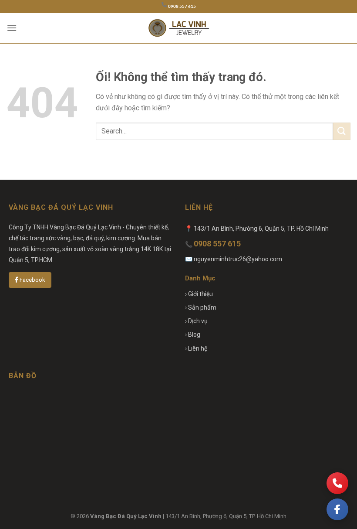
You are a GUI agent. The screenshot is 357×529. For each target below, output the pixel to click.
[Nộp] (341, 131)
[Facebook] (337, 509)
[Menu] (12, 27)
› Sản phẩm (200, 307)
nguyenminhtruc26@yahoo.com (238, 259)
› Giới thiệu (199, 293)
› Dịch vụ (196, 320)
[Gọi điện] (337, 483)
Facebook (31, 279)
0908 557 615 (182, 6)
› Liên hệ (196, 348)
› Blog (192, 334)
